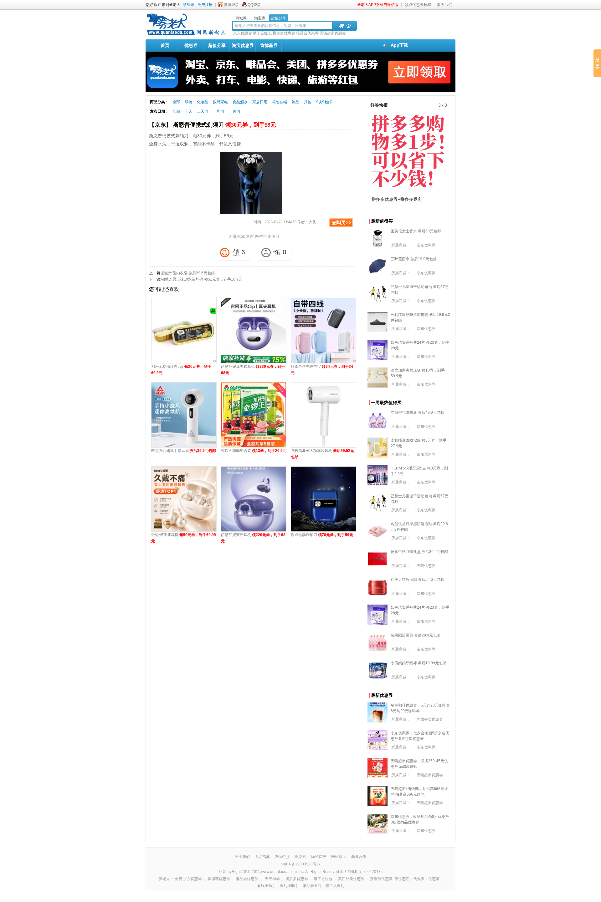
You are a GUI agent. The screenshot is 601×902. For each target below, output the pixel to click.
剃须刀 (273, 236)
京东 (250, 236)
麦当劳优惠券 (381, 879)
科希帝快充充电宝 (322, 369)
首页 (165, 45)
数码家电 (220, 102)
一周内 (218, 111)
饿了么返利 (335, 886)
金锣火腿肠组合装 (253, 450)
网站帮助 (338, 856)
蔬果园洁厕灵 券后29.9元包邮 (415, 635)
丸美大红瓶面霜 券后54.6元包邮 (417, 579)
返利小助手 (289, 886)
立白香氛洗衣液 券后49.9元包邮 (417, 412)
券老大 (164, 879)
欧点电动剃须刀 (322, 535)
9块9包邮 (324, 102)
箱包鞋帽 (279, 102)
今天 (188, 111)
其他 (307, 102)
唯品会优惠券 (307, 33)
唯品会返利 (312, 886)
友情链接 (282, 856)
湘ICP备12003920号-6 (300, 864)
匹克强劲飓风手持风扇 (183, 450)
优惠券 (191, 45)
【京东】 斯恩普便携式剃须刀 (212, 125)
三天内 (202, 111)
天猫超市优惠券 (333, 33)
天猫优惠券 (426, 566)
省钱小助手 (266, 886)
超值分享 (217, 45)
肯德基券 (269, 45)
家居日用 (259, 102)
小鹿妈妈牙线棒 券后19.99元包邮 (418, 663)
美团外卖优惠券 (430, 719)
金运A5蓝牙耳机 (183, 538)
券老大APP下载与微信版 (377, 5)
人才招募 (262, 856)
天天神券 (272, 879)
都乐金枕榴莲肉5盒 (181, 369)
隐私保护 (318, 856)
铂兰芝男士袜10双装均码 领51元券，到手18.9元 (201, 279)
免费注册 (205, 5)
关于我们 (242, 856)
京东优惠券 (242, 33)
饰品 (295, 102)
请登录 (188, 5)
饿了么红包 (262, 33)
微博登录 (231, 5)
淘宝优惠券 (243, 45)
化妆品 (202, 102)
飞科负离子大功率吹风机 (322, 453)
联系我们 (444, 5)
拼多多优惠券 (284, 33)
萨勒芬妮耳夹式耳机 (253, 369)
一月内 (234, 111)
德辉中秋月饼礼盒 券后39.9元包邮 (419, 552)
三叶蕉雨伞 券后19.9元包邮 (414, 259)
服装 (188, 102)
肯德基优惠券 (219, 879)
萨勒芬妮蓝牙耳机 (253, 538)
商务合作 (358, 856)
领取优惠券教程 (418, 5)
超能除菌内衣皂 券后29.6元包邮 (188, 273)
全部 (176, 102)
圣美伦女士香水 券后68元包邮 (416, 231)
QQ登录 (254, 5)
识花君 (300, 856)
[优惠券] (186, 35)
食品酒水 (240, 102)
